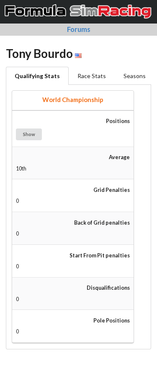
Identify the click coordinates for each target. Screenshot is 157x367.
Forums (78, 29)
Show (29, 134)
